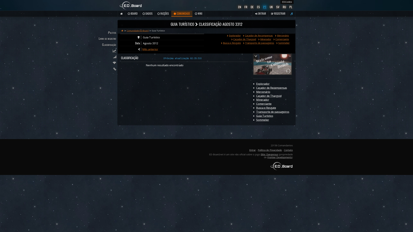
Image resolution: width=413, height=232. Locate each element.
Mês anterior (150, 49)
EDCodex (287, 1)
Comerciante (282, 39)
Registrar (279, 13)
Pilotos (112, 32)
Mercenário (283, 35)
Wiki (199, 13)
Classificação (109, 44)
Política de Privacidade (270, 150)
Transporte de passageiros (259, 42)
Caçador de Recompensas (259, 35)
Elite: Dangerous (269, 154)
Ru (284, 7)
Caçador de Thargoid (244, 39)
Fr (245, 7)
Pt (264, 7)
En (239, 7)
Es (258, 7)
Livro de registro (107, 38)
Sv (277, 7)
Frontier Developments (279, 157)
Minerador (265, 39)
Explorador (235, 35)
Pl (290, 7)
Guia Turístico (264, 116)
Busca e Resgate (232, 42)
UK (271, 7)
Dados (148, 13)
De (252, 7)
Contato (288, 150)
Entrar (261, 13)
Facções (164, 13)
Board (134, 13)
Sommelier (284, 42)
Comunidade (183, 13)
